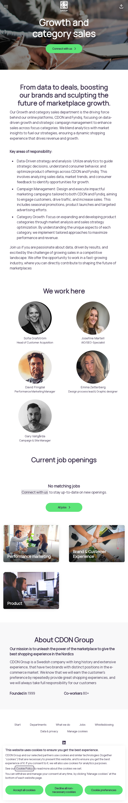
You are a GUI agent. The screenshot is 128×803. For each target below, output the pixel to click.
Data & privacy (49, 731)
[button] (121, 6)
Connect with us (35, 492)
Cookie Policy (24, 768)
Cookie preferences (103, 790)
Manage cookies (77, 731)
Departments (38, 724)
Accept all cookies (24, 790)
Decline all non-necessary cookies (64, 790)
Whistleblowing (104, 724)
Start (17, 724)
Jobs (83, 724)
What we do (63, 724)
